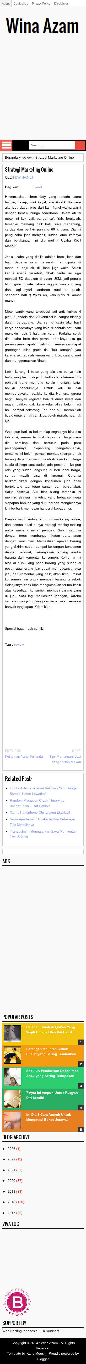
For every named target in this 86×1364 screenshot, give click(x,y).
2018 (11, 1202)
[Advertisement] (43, 93)
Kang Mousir (36, 1353)
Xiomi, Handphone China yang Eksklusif (40, 812)
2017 (11, 1213)
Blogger (43, 1359)
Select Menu (6, 145)
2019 (11, 1191)
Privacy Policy (41, 3)
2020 (11, 1181)
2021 (11, 1170)
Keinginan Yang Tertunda (24, 756)
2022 (11, 1159)
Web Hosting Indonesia (20, 1331)
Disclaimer (61, 3)
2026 (11, 1149)
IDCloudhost (50, 1331)
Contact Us (21, 3)
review (19, 644)
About (6, 3)
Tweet (37, 187)
